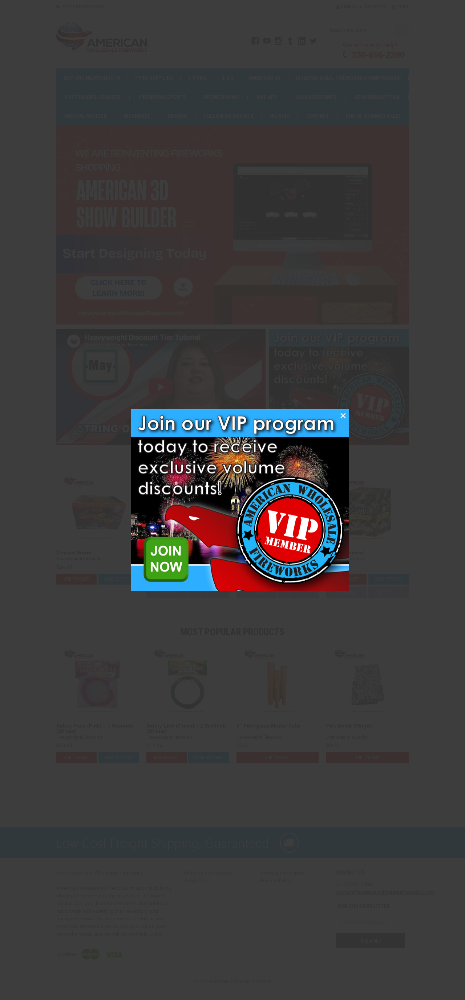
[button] (343, 415)
